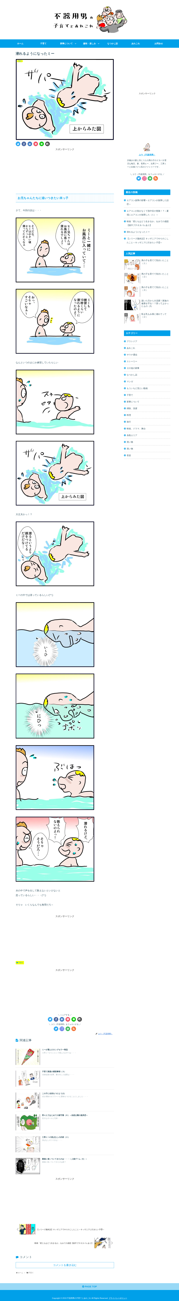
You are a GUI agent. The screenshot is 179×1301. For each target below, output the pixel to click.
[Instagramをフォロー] (62, 1028)
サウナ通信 (132, 354)
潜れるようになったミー (138, 232)
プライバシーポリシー (118, 1298)
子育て (20, 963)
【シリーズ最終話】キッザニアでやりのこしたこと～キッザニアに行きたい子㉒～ (148, 240)
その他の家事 (133, 368)
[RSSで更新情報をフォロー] (73, 1028)
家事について (133, 401)
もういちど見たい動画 (137, 388)
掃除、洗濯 (132, 408)
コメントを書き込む (65, 1265)
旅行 (129, 422)
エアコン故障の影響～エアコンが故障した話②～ (148, 202)
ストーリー (132, 361)
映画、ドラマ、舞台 (136, 428)
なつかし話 (132, 375)
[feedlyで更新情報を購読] (68, 1028)
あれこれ (131, 348)
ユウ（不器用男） (147, 155)
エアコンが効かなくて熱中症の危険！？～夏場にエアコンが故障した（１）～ (148, 213)
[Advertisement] (65, 169)
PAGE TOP (90, 1286)
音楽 (129, 455)
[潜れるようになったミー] (30, 144)
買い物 (130, 442)
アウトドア (132, 341)
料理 (129, 415)
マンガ (130, 381)
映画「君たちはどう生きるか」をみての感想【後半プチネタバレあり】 (148, 223)
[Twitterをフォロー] (56, 1028)
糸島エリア (132, 435)
